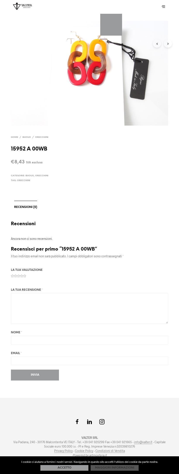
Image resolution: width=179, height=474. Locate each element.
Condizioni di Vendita (110, 451)
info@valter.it (143, 442)
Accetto (64, 467)
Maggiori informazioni (114, 467)
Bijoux (26, 137)
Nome (16, 332)
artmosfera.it (98, 455)
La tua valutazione (27, 270)
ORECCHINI (23, 180)
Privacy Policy (63, 451)
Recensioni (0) (25, 207)
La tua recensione (27, 290)
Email (16, 353)
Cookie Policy (84, 451)
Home (14, 137)
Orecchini (41, 137)
